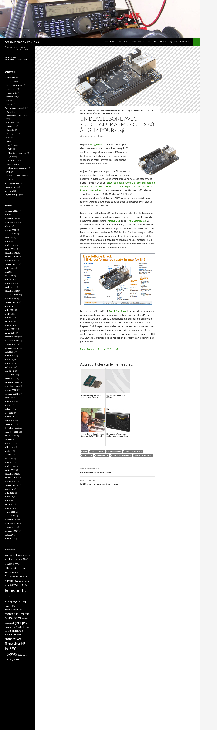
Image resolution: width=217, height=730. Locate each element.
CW (8, 137)
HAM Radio (111, 110)
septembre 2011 (11, 439)
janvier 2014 (10, 333)
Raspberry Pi (102, 455)
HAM (26, 576)
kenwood (14, 590)
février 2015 (10, 283)
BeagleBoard (97, 144)
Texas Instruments (122, 455)
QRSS (24, 623)
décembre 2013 (11, 336)
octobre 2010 (10, 481)
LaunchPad (10, 606)
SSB (12, 630)
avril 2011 (9, 458)
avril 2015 (9, 276)
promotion (9, 623)
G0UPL (20, 576)
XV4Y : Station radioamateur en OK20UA (16, 58)
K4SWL (13, 584)
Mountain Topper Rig (17, 153)
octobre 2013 (10, 344)
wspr (8, 659)
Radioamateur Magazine (16, 168)
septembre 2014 (11, 302)
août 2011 (9, 443)
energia (14, 572)
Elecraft (8, 572)
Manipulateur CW (14, 609)
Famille (9, 104)
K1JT (7, 585)
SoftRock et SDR (110, 113)
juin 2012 (9, 405)
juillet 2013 (9, 356)
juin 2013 (9, 359)
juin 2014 (9, 314)
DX (7, 141)
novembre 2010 (11, 477)
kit (25, 591)
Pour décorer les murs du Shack (96, 471)
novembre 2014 (11, 295)
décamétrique (15, 568)
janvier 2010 (10, 516)
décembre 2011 (11, 428)
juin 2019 (9, 226)
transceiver (13, 639)
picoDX (163, 42)
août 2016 (9, 237)
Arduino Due (113, 220)
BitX (10, 149)
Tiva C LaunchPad (136, 220)
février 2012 (10, 420)
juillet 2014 (9, 310)
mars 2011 (9, 462)
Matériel (150, 110)
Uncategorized (11, 187)
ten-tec (19, 630)
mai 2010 (9, 500)
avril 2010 (9, 504)
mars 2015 (9, 279)
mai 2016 (9, 241)
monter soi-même (17, 614)
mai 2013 (9, 363)
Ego (6, 100)
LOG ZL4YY (109, 42)
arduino (11, 559)
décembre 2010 (11, 474)
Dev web (10, 112)
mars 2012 (9, 416)
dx (19, 564)
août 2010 (9, 489)
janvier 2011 (10, 470)
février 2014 (10, 329)
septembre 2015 (11, 264)
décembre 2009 (11, 519)
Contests (10, 130)
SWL (8, 172)
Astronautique (12, 81)
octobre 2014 (10, 298)
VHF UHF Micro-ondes (16, 175)
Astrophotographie (14, 85)
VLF (8, 179)
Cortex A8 (87, 455)
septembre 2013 (11, 348)
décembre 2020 (11, 218)
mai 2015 (9, 272)
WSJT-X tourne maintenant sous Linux (99, 482)
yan (102, 136)
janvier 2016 (10, 249)
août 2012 (9, 397)
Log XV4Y (123, 42)
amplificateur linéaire (13, 555)
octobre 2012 (10, 390)
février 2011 (10, 466)
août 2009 (9, 535)
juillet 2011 (9, 447)
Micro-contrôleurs (90, 113)
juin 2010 (9, 497)
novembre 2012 (11, 386)
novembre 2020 (11, 222)
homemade (23, 580)
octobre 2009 (10, 527)
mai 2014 (9, 317)
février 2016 (10, 245)
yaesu (15, 659)
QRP (10, 156)
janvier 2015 (10, 287)
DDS (12, 564)
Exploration (11, 89)
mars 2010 (9, 508)
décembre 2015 (11, 253)
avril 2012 (9, 413)
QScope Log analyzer (180, 42)
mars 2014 (9, 325)
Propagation (11, 164)
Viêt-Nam (9, 191)
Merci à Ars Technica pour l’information (100, 349)
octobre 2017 (10, 230)
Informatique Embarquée (131, 110)
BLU (7, 563)
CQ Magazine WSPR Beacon (143, 42)
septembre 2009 (11, 531)
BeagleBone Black (133, 452)
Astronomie (10, 77)
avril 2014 (9, 321)
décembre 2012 (11, 382)
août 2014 (9, 306)
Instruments (11, 93)
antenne (26, 555)
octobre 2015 (10, 260)
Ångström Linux (117, 310)
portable (25, 618)
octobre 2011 (10, 436)
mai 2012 (9, 409)
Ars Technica (97, 452)
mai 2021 (9, 215)
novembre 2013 (11, 340)
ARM (85, 452)
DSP (16, 564)
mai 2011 (9, 455)
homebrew (11, 580)
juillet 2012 (9, 401)
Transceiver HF (15, 643)
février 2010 (10, 512)
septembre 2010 (11, 485)
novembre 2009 (11, 523)
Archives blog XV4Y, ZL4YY (22, 42)
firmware (11, 576)
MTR (18, 618)
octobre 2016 (10, 234)
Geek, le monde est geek (92, 110)
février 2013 (10, 375)
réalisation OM (23, 627)
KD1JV (23, 584)
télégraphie (22, 655)
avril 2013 (9, 367)
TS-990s (11, 654)
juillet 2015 (9, 268)
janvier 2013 (10, 378)
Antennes (10, 126)
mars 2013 (9, 371)
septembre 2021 (11, 211)
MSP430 (10, 618)
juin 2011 (9, 451)
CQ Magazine (12, 134)
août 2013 (9, 352)
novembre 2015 (11, 256)
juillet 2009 (9, 538)
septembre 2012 (11, 394)
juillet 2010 (9, 493)
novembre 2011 (11, 432)
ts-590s (11, 648)
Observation (11, 96)
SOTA (7, 631)
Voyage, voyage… (12, 195)
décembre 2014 (11, 291)
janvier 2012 (10, 424)
